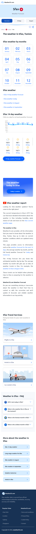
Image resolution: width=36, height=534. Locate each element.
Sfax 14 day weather (11, 447)
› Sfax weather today (10, 99)
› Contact (23, 523)
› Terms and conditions (27, 512)
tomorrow (6, 255)
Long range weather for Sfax (13, 453)
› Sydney (4, 519)
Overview (7, 21)
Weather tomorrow (10, 473)
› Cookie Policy (25, 519)
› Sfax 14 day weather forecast (13, 94)
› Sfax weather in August (11, 103)
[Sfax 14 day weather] (18, 128)
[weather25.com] (7, 2)
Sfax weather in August (12, 460)
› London (4, 516)
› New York (5, 512)
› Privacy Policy (25, 516)
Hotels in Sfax (9, 479)
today (28, 252)
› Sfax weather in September (12, 107)
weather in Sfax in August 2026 (13, 268)
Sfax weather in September (13, 466)
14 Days (19, 21)
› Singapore (5, 523)
